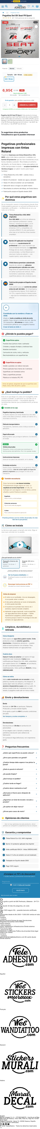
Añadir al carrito (27, 105)
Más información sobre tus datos (9, 895)
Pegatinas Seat (15, 12)
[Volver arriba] (1, 1128)
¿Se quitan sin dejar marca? (13, 807)
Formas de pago (16, 920)
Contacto (4, 935)
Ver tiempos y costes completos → (15, 716)
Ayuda (34, 937)
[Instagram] (1, 1125)
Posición (4, 68)
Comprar (3, 919)
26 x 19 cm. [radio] (9, 78)
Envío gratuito (9, 100)
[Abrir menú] (4, 6)
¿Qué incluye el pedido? (12, 779)
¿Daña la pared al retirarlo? (13, 769)
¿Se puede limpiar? (10, 774)
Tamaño (19, 75)
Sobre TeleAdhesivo (6, 926)
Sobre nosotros (6, 925)
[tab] (4, 61)
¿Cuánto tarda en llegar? (12, 783)
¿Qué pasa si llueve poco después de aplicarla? (16, 794)
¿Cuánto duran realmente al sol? (15, 788)
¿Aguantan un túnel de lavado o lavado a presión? (18, 801)
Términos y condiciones (8, 931)
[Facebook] (3, 1125)
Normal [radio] (12, 68)
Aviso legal (34, 931)
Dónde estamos (29, 926)
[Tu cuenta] (33, 6)
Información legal (6, 930)
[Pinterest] (6, 1125)
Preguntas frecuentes (7, 922)
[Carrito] (37, 6)
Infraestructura (19, 926)
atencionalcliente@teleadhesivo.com (12, 937)
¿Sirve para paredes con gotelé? (15, 757)
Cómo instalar (19, 922)
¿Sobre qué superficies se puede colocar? (18, 753)
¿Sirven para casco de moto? (14, 811)
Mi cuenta (28, 937)
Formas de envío (5, 920)
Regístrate (20, 890)
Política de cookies (6, 932)
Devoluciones (27, 920)
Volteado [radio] (19, 68)
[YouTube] (8, 1125)
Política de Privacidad (24, 885)
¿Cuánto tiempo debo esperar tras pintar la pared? (19, 763)
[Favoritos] (28, 6)
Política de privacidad (23, 931)
